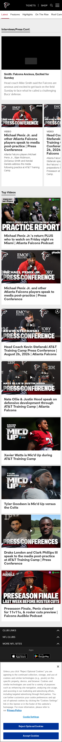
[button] (31, 61)
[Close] (58, 670)
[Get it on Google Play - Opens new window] (42, 658)
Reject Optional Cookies (31, 726)
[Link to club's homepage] (7, 4)
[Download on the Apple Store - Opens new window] (19, 656)
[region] (31, 703)
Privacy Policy (40, 710)
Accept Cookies (31, 735)
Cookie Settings (31, 716)
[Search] (51, 5)
